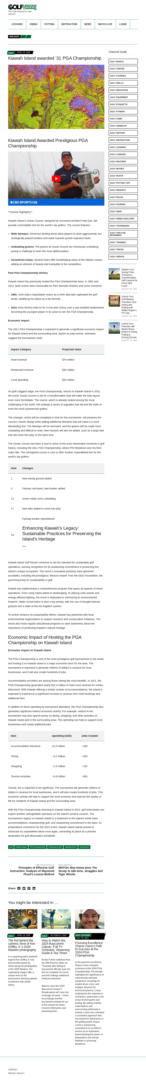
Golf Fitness (117, 111)
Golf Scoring (117, 204)
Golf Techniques (119, 226)
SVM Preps (100, 38)
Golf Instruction (120, 140)
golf (11, 847)
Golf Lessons (118, 154)
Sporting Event (70, 847)
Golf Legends (118, 147)
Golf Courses (118, 76)
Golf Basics (117, 61)
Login (122, 24)
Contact (13, 1069)
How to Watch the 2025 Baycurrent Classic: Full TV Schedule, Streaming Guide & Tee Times (56, 947)
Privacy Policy (16, 1073)
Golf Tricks (117, 249)
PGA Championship (37, 847)
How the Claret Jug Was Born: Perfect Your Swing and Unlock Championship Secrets (79, 35)
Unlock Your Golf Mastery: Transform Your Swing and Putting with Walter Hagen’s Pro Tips (129, 304)
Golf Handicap (118, 126)
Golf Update (117, 256)
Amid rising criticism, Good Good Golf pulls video (60, 41)
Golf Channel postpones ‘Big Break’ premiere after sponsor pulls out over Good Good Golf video (87, 32)
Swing (33, 24)
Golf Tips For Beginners (117, 234)
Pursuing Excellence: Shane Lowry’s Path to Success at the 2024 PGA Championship (89, 949)
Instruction (69, 24)
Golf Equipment (119, 97)
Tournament (84, 847)
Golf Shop (116, 211)
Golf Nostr (116, 176)
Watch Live (105, 24)
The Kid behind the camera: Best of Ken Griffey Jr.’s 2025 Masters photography (22, 945)
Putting (49, 24)
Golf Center (117, 69)
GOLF (11, 53)
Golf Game (116, 119)
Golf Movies (117, 169)
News (87, 24)
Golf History (117, 133)
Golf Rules (116, 197)
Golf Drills (116, 83)
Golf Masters (118, 161)
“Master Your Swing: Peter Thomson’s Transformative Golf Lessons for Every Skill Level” (129, 277)
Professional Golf (55, 847)
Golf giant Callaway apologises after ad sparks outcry (64, 38)
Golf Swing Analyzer (122, 218)
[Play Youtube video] (56, 179)
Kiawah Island (21, 847)
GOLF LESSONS (82, 935)
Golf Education (119, 90)
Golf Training (118, 242)
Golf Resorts (118, 190)
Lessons (17, 24)
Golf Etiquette (118, 104)
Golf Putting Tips (120, 183)
